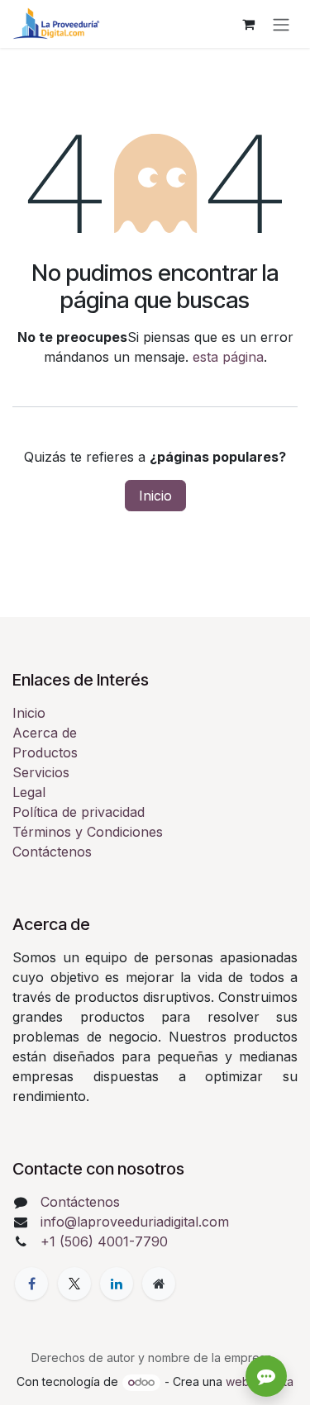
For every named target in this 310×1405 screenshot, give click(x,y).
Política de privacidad (78, 812)
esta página (228, 357)
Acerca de (44, 732)
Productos (45, 752)
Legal (28, 792)
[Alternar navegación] (281, 24)
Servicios (40, 772)
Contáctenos (52, 851)
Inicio (155, 495)
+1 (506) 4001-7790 (104, 1241)
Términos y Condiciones (87, 832)
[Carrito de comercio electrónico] (248, 23)
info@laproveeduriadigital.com (135, 1221)
